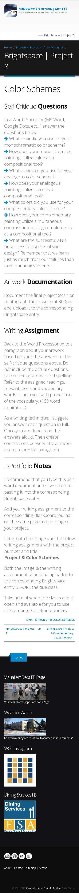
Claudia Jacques (34, 888)
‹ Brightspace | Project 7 (20, 631)
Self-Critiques (55, 47)
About (7, 868)
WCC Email (14, 856)
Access (43, 868)
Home (8, 47)
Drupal (47, 888)
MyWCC (22, 856)
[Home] (37, 10)
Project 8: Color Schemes (56, 620)
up (38, 628)
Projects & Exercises (29, 47)
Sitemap (31, 868)
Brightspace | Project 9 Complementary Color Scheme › (60, 633)
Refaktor (57, 888)
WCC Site (29, 856)
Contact (18, 868)
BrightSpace (7, 856)
